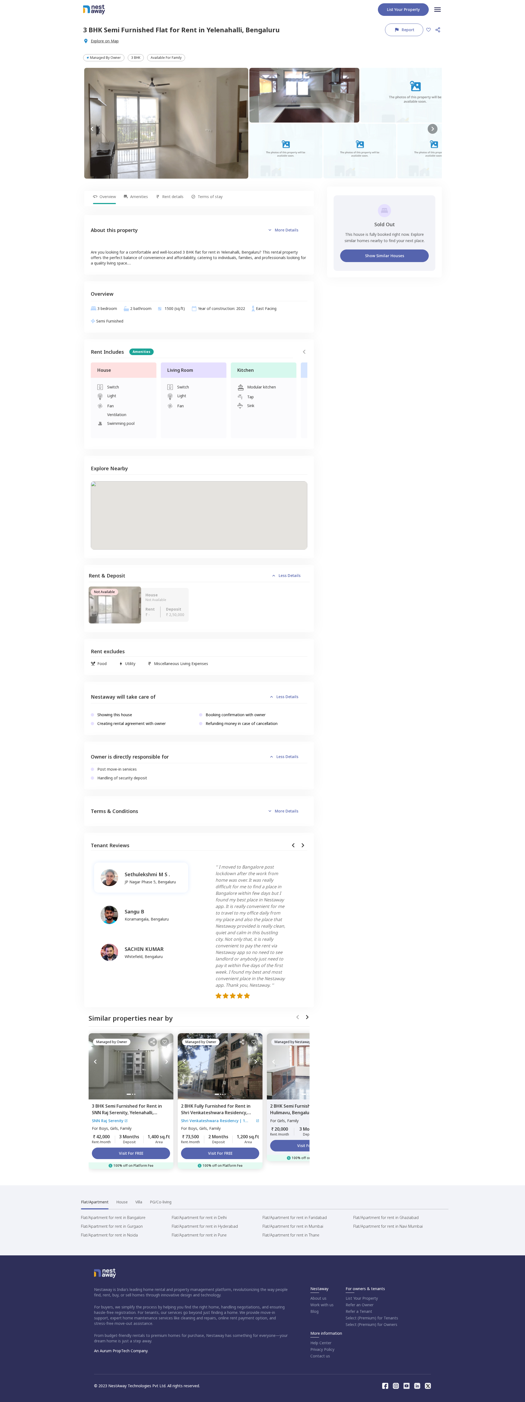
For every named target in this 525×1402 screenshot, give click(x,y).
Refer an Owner (360, 1304)
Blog (314, 1311)
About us (318, 1298)
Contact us (320, 1356)
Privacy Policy (322, 1349)
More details (286, 230)
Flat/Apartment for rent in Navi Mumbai (388, 1226)
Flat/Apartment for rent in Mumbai (292, 1226)
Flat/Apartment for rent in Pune (199, 1235)
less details (290, 575)
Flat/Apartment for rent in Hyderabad (205, 1226)
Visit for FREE (131, 1153)
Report (408, 29)
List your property (403, 9)
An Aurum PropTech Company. (121, 1350)
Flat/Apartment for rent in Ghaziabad (386, 1217)
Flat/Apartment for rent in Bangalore (113, 1217)
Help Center (320, 1342)
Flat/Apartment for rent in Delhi (199, 1217)
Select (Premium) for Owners (371, 1324)
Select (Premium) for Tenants (372, 1317)
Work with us (322, 1304)
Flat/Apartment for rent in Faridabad (294, 1217)
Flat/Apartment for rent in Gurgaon (112, 1226)
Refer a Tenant (359, 1311)
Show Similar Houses (384, 255)
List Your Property (362, 1298)
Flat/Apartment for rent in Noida (109, 1235)
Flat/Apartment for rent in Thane (290, 1235)
